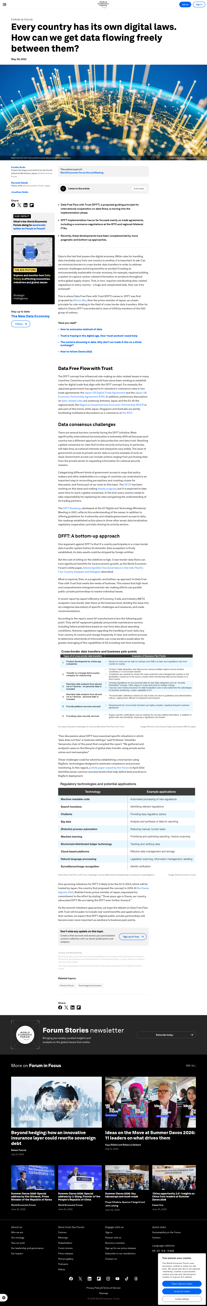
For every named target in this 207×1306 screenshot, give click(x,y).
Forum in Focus (22, 19)
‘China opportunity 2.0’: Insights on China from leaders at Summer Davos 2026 (173, 1196)
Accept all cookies (182, 1291)
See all (191, 1065)
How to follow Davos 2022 (76, 351)
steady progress (107, 488)
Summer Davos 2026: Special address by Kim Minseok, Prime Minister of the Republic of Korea (31, 1196)
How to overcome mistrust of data (81, 329)
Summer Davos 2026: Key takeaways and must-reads (121, 1195)
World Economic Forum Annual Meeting (81, 172)
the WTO (127, 412)
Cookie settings (182, 1299)
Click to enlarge (127, 685)
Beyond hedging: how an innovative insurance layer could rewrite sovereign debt (53, 1138)
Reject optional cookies (182, 1284)
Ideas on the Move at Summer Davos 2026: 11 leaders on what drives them (150, 1135)
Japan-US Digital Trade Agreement (105, 392)
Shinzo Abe (79, 300)
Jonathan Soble (19, 192)
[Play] (63, 188)
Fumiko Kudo (18, 167)
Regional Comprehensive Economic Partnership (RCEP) (111, 404)
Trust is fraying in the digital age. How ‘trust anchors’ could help (98, 335)
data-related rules (72, 400)
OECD (127, 484)
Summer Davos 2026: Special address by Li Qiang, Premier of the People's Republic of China (79, 1196)
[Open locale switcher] (3, 1297)
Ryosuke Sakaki (19, 182)
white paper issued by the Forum (110, 767)
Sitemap (103, 1293)
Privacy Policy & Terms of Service (103, 1288)
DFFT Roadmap (72, 508)
